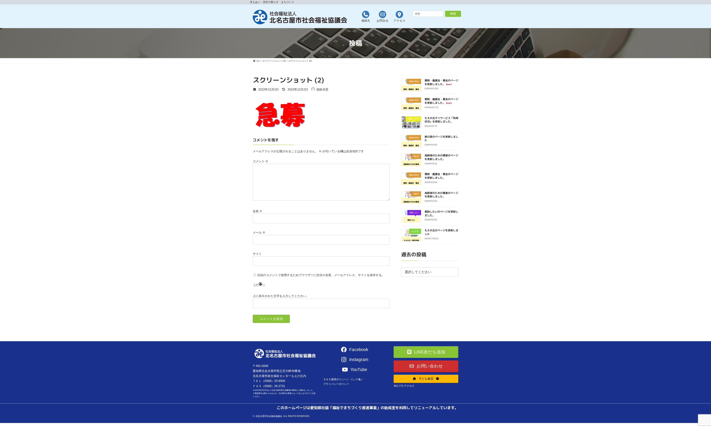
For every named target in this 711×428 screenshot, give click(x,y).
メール (259, 232)
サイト (257, 253)
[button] (426, 352)
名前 (257, 211)
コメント (260, 161)
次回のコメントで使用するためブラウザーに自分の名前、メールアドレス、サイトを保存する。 (321, 275)
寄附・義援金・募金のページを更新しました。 (441, 82)
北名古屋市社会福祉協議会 (269, 416)
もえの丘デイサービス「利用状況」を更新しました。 (441, 119)
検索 (453, 13)
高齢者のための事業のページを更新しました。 (441, 157)
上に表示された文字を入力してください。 (281, 296)
